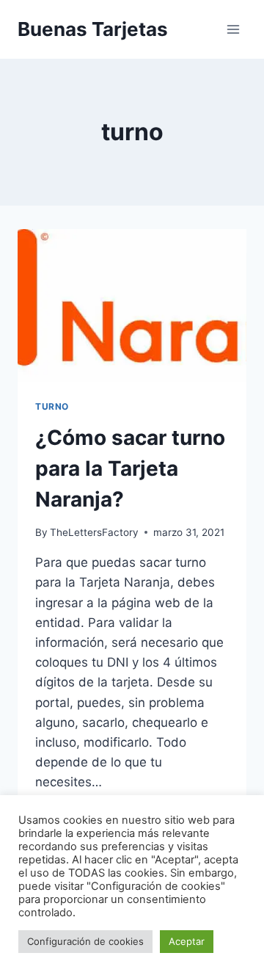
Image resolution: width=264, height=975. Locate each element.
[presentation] (132, 305)
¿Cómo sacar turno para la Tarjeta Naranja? (130, 468)
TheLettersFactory (94, 532)
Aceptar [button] (187, 941)
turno (52, 406)
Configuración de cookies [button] (85, 941)
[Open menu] (232, 29)
